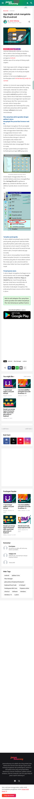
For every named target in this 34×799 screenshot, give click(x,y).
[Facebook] (9, 368)
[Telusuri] (31, 3)
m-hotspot (22, 585)
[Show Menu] (2, 3)
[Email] (21, 368)
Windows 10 (8, 594)
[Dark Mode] (28, 3)
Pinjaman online (24, 588)
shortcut (6, 591)
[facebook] (15, 781)
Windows (23, 591)
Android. (12, 58)
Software (15, 591)
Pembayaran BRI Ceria (10, 588)
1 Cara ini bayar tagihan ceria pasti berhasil (8, 391)
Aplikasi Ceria (16, 575)
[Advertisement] (17, 341)
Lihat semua (27, 376)
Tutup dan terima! (9, 795)
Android (12, 11)
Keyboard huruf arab (10, 585)
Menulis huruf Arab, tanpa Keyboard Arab (24, 526)
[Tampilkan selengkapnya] (25, 368)
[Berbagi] (29, 21)
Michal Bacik (19, 78)
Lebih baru (6, 428)
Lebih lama (28, 428)
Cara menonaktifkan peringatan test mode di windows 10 (24, 391)
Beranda (5, 11)
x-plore (25, 361)
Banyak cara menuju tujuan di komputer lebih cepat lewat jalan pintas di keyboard (9, 412)
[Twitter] (13, 368)
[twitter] (19, 781)
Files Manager (17, 361)
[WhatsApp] (17, 368)
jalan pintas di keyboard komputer (14, 582)
